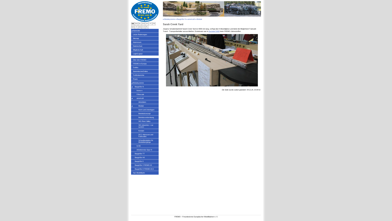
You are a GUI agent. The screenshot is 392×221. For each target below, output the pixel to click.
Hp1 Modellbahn (139, 173)
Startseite (136, 31)
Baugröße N (181, 19)
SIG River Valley (144, 121)
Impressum (137, 42)
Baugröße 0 (139, 161)
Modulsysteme (169, 19)
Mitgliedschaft (138, 50)
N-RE (139, 146)
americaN (191, 19)
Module (141, 106)
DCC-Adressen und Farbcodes (145, 135)
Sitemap (136, 38)
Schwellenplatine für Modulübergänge (145, 141)
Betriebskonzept (144, 113)
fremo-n (139, 90)
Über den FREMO (139, 60)
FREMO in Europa (140, 64)
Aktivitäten (142, 102)
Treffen (135, 67)
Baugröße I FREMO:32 (143, 165)
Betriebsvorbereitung (146, 117)
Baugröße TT (140, 154)
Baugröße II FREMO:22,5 (144, 169)
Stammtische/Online (140, 71)
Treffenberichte (138, 75)
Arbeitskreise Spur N (144, 150)
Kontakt (141, 131)
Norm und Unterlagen (146, 110)
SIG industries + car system (145, 126)
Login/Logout (137, 54)
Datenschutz (137, 46)
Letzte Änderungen (140, 34)
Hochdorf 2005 (214, 31)
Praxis (135, 79)
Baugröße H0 (140, 157)
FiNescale (140, 94)
